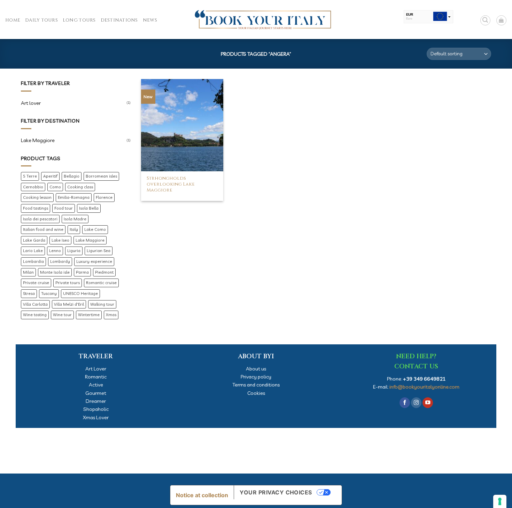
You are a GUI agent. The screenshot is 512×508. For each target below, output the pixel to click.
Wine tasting (35, 314)
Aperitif (50, 176)
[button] (485, 20)
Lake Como (95, 229)
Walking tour (102, 304)
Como (55, 186)
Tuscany (49, 293)
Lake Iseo (60, 240)
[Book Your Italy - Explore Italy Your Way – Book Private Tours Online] (256, 19)
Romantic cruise (101, 282)
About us (256, 368)
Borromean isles (101, 176)
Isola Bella (89, 208)
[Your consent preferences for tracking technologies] (499, 501)
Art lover (31, 103)
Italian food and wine (43, 229)
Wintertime (89, 314)
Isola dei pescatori (40, 218)
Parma (82, 272)
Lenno (55, 250)
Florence (104, 197)
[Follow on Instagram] (416, 402)
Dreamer (96, 401)
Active (96, 384)
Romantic (96, 376)
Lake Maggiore (38, 140)
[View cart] (501, 20)
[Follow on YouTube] (427, 402)
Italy (74, 229)
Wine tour (62, 314)
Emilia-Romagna (74, 197)
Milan (28, 272)
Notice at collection (202, 495)
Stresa (29, 293)
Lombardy (60, 261)
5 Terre (30, 176)
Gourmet (95, 393)
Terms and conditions (256, 384)
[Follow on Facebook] (404, 402)
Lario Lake (33, 250)
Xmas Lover (96, 417)
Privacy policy (256, 376)
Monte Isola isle (55, 272)
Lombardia (33, 261)
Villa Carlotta (35, 304)
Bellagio (71, 176)
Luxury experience (94, 261)
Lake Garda (34, 240)
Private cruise (36, 282)
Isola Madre (75, 218)
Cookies (256, 393)
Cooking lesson (37, 197)
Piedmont (104, 272)
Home (12, 20)
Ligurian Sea (98, 250)
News (150, 20)
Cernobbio (33, 186)
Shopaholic (96, 409)
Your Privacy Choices (276, 492)
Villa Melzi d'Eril (69, 304)
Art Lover (95, 368)
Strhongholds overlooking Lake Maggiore (171, 184)
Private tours (67, 282)
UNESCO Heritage (80, 293)
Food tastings (35, 208)
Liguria (73, 250)
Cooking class (80, 186)
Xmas (111, 314)
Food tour (63, 208)
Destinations (119, 20)
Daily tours (41, 20)
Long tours (79, 20)
